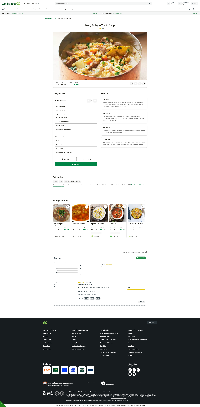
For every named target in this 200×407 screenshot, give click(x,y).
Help (71, 9)
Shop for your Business (78, 349)
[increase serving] (95, 101)
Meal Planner (103, 349)
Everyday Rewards (105, 336)
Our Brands (131, 336)
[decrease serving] (89, 101)
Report (98, 298)
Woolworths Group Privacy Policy (90, 405)
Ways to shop (62, 9)
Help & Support (47, 333)
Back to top (151, 322)
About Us (130, 355)
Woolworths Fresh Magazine (108, 352)
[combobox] (103, 3)
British (78, 181)
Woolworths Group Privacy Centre (137, 339)
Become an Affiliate (133, 349)
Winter (55, 181)
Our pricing (103, 346)
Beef (72, 181)
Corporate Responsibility (135, 352)
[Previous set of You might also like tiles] (141, 200)
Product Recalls (47, 343)
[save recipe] (140, 83)
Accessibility (142, 405)
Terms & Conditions (134, 405)
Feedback (45, 336)
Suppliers (131, 346)
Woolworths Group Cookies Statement (107, 405)
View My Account (76, 333)
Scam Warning (47, 349)
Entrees (67, 181)
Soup (55, 18)
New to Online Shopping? (78, 346)
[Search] (150, 3)
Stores (196, 9)
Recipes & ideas (37, 9)
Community (131, 343)
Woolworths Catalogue (106, 343)
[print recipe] (131, 83)
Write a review (141, 258)
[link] (101, 28)
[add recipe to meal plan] (144, 83)
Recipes (50, 18)
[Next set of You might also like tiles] (144, 200)
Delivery (74, 339)
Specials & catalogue (23, 9)
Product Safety (47, 339)
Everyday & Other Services (30, 3)
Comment (141, 301)
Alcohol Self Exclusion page (122, 400)
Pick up (74, 336)
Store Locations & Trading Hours (109, 333)
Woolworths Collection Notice (122, 405)
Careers (130, 333)
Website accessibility (110, 384)
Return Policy (46, 346)
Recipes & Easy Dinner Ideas (108, 339)
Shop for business (184, 9)
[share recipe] (136, 83)
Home (45, 18)
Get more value (50, 9)
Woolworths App (104, 355)
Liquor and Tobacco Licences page (118, 398)
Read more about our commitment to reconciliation (58, 385)
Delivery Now (75, 343)
